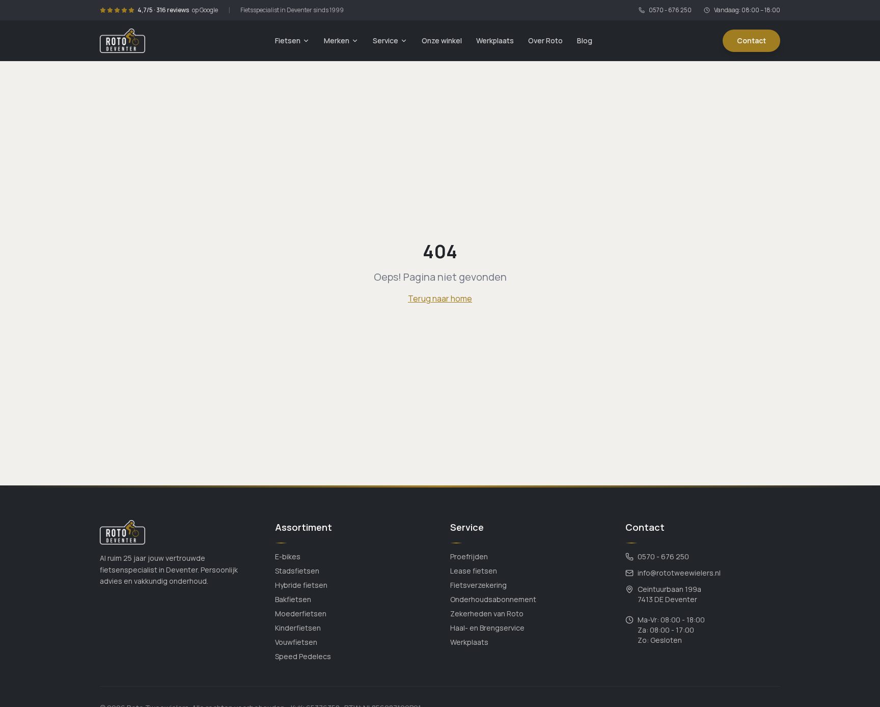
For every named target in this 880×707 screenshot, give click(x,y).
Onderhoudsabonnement (493, 599)
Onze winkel (442, 40)
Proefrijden (469, 556)
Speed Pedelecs (303, 656)
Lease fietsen (473, 571)
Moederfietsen (300, 613)
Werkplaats (495, 40)
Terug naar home (440, 298)
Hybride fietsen (301, 585)
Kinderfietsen (298, 628)
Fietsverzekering (478, 585)
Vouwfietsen (296, 642)
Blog (584, 40)
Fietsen (287, 40)
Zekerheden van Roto (487, 613)
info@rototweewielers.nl (679, 573)
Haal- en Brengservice (487, 628)
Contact (751, 40)
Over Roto (545, 40)
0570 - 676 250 (670, 10)
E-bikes (287, 556)
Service (385, 40)
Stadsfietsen (297, 571)
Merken (336, 40)
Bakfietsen (293, 599)
